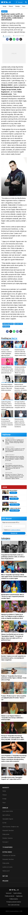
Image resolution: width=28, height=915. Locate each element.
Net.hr (14, 338)
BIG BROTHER (18, 324)
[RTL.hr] (6, 2)
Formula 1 (5, 842)
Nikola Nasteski (8, 324)
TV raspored (7, 847)
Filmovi (11, 6)
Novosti (5, 787)
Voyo (23, 6)
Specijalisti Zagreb (7, 819)
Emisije (17, 6)
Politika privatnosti (9, 896)
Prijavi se (14, 533)
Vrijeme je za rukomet (8, 855)
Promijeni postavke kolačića (14, 902)
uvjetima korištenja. (15, 530)
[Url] (20, 39)
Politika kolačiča (14, 899)
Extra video (7, 852)
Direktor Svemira (7, 838)
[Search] (26, 2)
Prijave (5, 881)
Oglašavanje (19, 896)
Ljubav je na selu (7, 867)
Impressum (8, 893)
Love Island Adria (7, 811)
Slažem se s (12, 530)
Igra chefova (6, 815)
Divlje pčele (5, 834)
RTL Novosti (7, 519)
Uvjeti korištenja (17, 893)
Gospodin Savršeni (8, 830)
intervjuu (6, 326)
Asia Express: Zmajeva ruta (10, 826)
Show (4, 487)
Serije (4, 6)
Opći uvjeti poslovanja (13, 904)
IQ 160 (4, 823)
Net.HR (5, 876)
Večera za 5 (5, 871)
